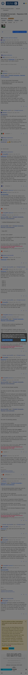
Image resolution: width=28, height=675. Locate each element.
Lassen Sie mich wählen (7, 339)
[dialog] (14, 337)
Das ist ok (23, 339)
